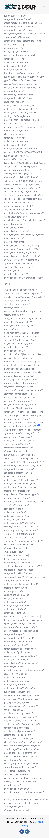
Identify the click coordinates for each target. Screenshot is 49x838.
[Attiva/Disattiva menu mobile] (44, 6)
